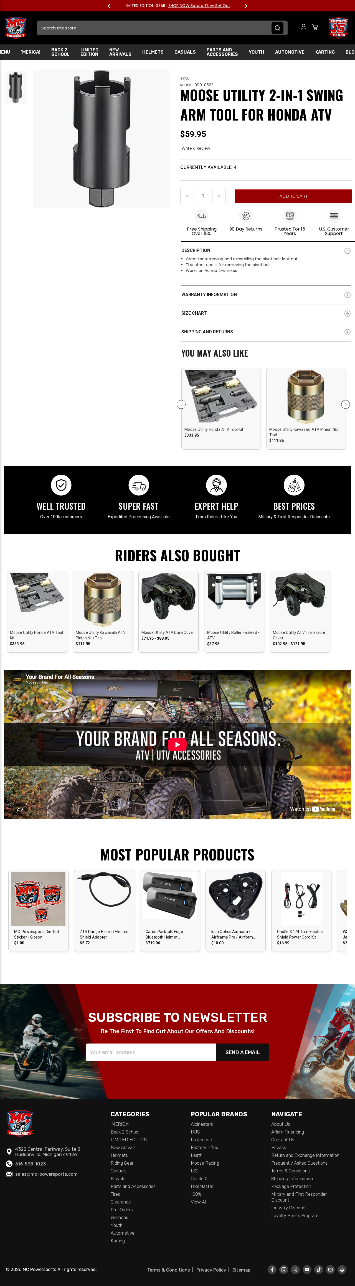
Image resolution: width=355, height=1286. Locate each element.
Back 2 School (60, 52)
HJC (195, 1132)
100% (196, 1194)
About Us (280, 1124)
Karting (325, 52)
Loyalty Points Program (295, 1215)
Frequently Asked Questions (299, 1163)
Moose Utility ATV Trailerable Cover (299, 635)
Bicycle (118, 1178)
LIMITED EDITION (89, 52)
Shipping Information (292, 1178)
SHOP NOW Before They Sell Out (199, 5)
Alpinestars (202, 1124)
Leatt (196, 1155)
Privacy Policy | (214, 1270)
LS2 (195, 1171)
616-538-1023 (30, 1163)
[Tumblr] (318, 1270)
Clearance (121, 1202)
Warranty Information (209, 294)
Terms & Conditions (290, 1171)
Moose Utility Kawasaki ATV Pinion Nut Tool (304, 432)
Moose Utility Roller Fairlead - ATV (233, 635)
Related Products (266, 353)
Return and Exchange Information (305, 1155)
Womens (119, 1217)
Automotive (290, 52)
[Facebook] (272, 1270)
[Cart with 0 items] (315, 27)
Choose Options (168, 604)
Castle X (199, 1178)
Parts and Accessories (222, 52)
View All (199, 1202)
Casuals (185, 52)
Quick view (221, 392)
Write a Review (196, 148)
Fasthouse (201, 1139)
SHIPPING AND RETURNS (207, 331)
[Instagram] (284, 1270)
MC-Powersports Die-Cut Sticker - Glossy (36, 934)
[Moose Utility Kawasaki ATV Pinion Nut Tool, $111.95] (305, 418)
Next (243, 6)
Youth (256, 52)
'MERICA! (30, 52)
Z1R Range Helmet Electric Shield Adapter (104, 934)
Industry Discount (289, 1207)
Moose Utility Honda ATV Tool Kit (213, 429)
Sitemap (241, 1270)
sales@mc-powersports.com (46, 1174)
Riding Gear (122, 1163)
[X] (295, 1270)
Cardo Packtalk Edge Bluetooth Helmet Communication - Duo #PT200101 (165, 934)
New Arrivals (120, 52)
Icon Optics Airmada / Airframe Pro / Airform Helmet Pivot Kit (232, 934)
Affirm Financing (287, 1132)
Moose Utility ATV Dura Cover (167, 632)
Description (195, 250)
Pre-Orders (122, 1209)
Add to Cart (221, 401)
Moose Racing (205, 1163)
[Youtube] (307, 1270)
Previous (112, 6)
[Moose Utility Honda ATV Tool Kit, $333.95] (220, 418)
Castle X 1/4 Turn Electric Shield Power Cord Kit (300, 934)
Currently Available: (208, 167)
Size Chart (194, 313)
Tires (115, 1194)
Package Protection (291, 1186)
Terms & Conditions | (171, 1270)
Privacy (278, 1147)
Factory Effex (204, 1147)
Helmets (153, 52)
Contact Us (282, 1139)
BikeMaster (202, 1186)
